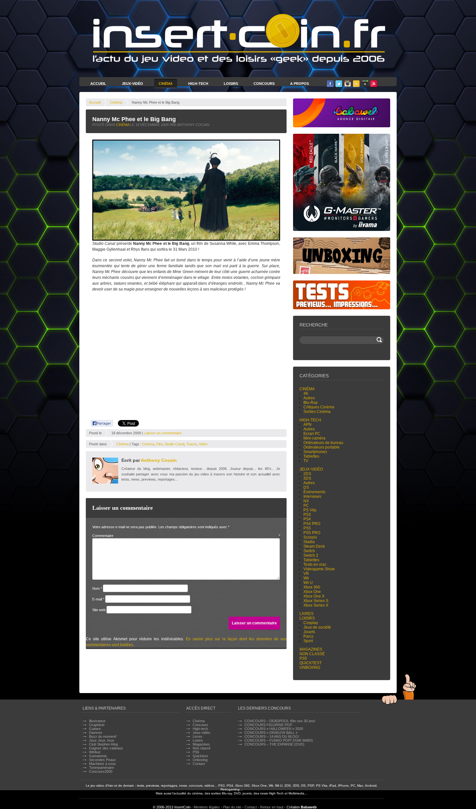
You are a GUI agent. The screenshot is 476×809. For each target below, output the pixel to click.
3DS (307, 478)
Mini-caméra (314, 438)
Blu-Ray (310, 402)
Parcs (308, 636)
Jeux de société (317, 627)
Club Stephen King (103, 744)
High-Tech (198, 83)
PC (306, 505)
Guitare (95, 729)
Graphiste (97, 725)
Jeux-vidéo (311, 469)
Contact (199, 764)
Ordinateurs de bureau (323, 442)
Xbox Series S (315, 600)
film (159, 444)
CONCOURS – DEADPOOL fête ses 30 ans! (279, 721)
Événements (314, 492)
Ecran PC (311, 433)
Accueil (98, 83)
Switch (309, 551)
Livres (306, 613)
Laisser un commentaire (163, 433)
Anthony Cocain (159, 460)
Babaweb (309, 807)
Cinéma (166, 83)
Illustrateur (97, 721)
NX (306, 501)
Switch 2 (310, 555)
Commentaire (186, 536)
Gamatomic (98, 756)
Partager (98, 422)
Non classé (312, 654)
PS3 (307, 514)
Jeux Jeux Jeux (101, 740)
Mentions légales (207, 807)
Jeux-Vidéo (132, 83)
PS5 (307, 528)
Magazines (311, 649)
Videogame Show (319, 569)
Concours (264, 83)
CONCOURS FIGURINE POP (268, 725)
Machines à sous (102, 764)
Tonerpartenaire (101, 767)
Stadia (309, 542)
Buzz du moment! (103, 736)
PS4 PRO (311, 523)
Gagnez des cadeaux (106, 748)
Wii (306, 578)
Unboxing (310, 667)
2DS (307, 474)
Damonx (95, 733)
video (203, 444)
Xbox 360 (311, 587)
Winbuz (95, 752)
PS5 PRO (311, 532)
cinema (148, 444)
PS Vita (309, 510)
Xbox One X (313, 596)
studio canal (174, 444)
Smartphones (315, 452)
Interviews (312, 496)
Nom (97, 588)
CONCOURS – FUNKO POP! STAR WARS (278, 740)
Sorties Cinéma (317, 411)
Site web (99, 610)
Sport (308, 641)
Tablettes (311, 456)
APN (307, 424)
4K (305, 393)
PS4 (307, 519)
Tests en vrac (314, 564)
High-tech (310, 420)
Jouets (309, 632)
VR (306, 573)
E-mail (98, 599)
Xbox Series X (315, 605)
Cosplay (310, 623)
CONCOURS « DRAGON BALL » (271, 733)
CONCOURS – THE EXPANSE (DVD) (274, 744)
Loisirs (231, 83)
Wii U (308, 582)
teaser (191, 444)
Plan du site (232, 807)
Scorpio (310, 537)
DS (306, 487)
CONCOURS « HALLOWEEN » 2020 (273, 729)
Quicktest (311, 663)
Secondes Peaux (102, 760)
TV (305, 461)
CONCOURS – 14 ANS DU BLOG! (271, 736)
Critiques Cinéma (318, 407)
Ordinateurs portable (321, 447)
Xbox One (312, 591)
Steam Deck (314, 546)
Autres (309, 398)
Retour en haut (271, 807)
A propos (299, 83)
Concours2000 (100, 771)
